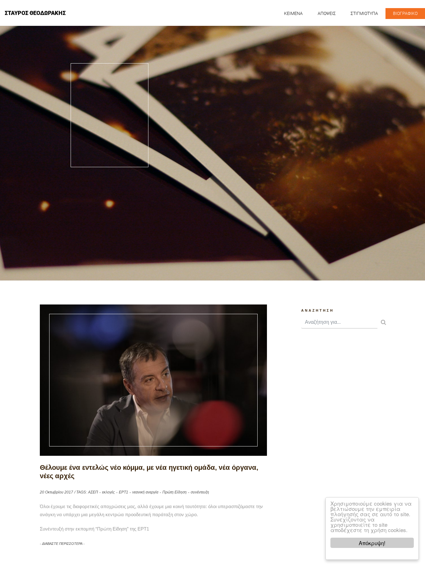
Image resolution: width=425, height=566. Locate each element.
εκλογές (108, 492)
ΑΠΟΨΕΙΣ (327, 13)
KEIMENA (293, 13)
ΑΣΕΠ (93, 492)
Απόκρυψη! (372, 543)
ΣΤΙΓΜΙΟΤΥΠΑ (364, 13)
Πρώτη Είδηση (174, 492)
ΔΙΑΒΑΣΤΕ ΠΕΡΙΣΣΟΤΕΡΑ (62, 543)
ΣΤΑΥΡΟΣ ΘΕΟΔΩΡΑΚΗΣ (35, 13)
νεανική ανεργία (145, 492)
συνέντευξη (200, 492)
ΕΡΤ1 (123, 492)
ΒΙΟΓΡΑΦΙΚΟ (405, 13)
